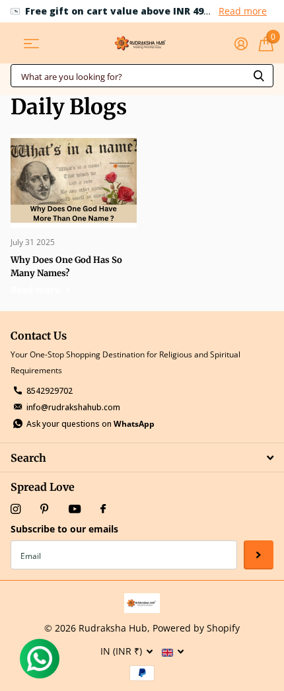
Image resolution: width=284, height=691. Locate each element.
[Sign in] (241, 43)
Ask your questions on (90, 423)
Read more (243, 11)
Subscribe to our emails (64, 529)
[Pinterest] (44, 509)
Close (142, 457)
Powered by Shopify (196, 628)
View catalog (31, 43)
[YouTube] (75, 509)
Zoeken (258, 75)
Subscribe (258, 555)
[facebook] (103, 509)
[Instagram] (15, 509)
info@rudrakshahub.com (73, 407)
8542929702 (49, 390)
